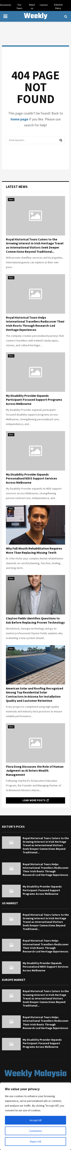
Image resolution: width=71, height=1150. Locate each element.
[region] (35, 1116)
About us (32, 6)
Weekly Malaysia (35, 21)
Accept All (35, 1120)
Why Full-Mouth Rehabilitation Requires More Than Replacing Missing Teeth (34, 550)
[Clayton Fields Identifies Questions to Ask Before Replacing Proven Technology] (35, 594)
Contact (44, 4)
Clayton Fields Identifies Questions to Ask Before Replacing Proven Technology (35, 620)
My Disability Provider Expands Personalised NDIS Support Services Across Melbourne (31, 478)
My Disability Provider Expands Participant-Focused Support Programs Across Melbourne (34, 400)
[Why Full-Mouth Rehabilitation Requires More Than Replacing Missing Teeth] (35, 525)
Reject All (35, 1141)
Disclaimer (5, 4)
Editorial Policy (58, 6)
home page (19, 119)
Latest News (17, 186)
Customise (35, 1131)
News (11, 199)
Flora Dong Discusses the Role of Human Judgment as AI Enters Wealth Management (35, 770)
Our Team (19, 6)
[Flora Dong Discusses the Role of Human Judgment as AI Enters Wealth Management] (35, 743)
